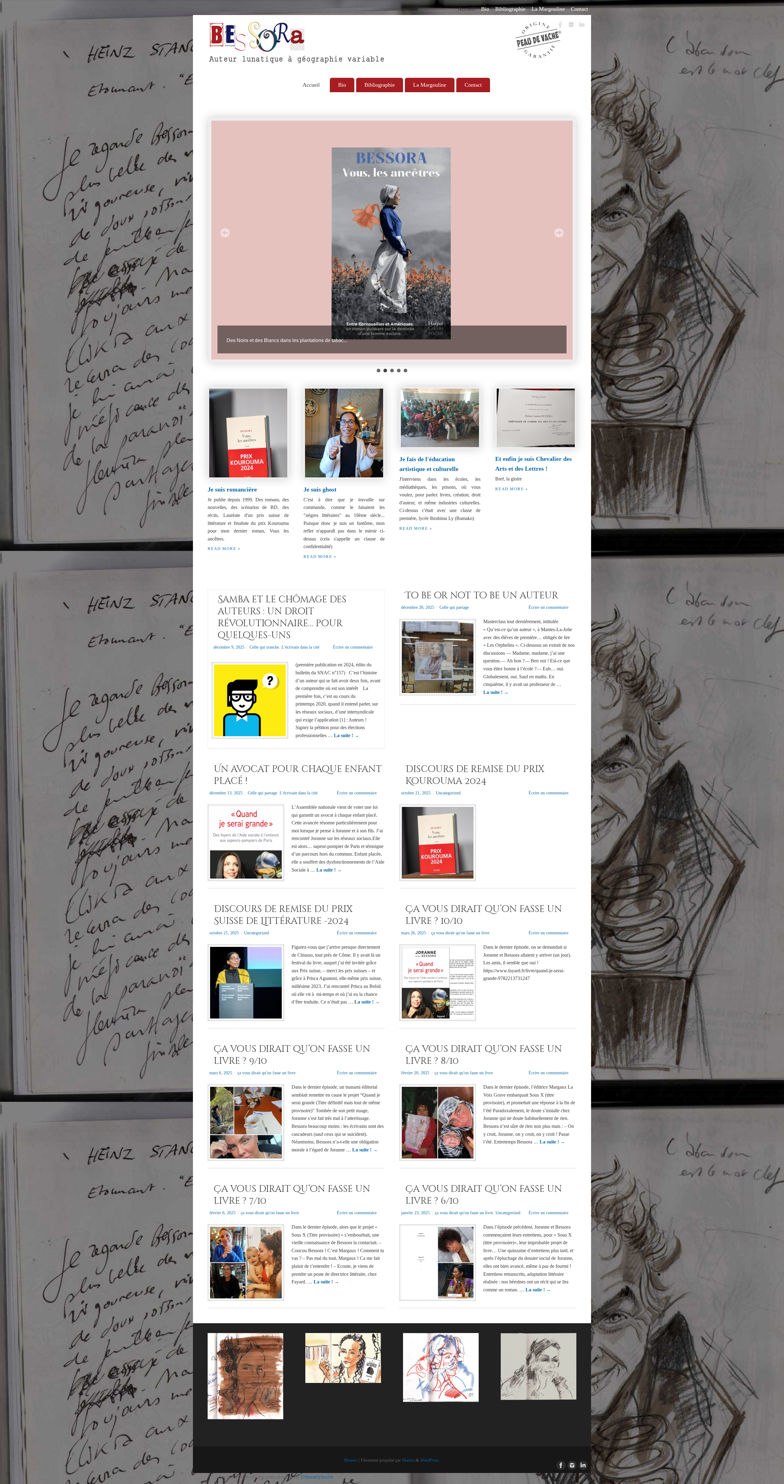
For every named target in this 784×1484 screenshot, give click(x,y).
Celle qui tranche (264, 647)
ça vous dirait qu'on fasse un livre (460, 932)
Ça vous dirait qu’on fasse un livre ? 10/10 (483, 915)
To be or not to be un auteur (481, 595)
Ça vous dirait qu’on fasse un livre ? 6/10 (483, 1195)
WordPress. (430, 1460)
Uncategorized (448, 792)
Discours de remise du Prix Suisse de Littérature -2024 (283, 915)
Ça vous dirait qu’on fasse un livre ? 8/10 (483, 1055)
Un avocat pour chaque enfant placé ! (298, 775)
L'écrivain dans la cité (300, 647)
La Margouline (548, 9)
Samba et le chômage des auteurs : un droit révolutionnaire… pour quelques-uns (282, 617)
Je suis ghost (320, 489)
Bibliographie (510, 9)
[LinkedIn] (581, 25)
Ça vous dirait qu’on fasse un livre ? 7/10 (292, 1195)
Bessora (350, 1460)
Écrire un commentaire (353, 647)
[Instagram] (571, 25)
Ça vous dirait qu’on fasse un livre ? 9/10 (292, 1055)
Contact (579, 9)
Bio (485, 9)
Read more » (224, 549)
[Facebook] (560, 25)
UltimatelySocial (317, 1476)
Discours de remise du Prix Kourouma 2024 (474, 775)
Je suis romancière (232, 489)
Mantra (408, 1460)
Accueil (466, 9)
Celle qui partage (454, 607)
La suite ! (346, 735)
